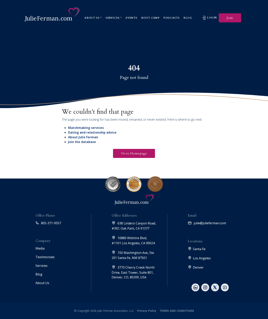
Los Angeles (202, 258)
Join (230, 18)
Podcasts (171, 17)
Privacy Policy (146, 311)
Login (211, 17)
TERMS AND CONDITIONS (176, 311)
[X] (215, 287)
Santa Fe (199, 249)
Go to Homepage (134, 153)
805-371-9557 (50, 223)
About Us (91, 17)
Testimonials (45, 257)
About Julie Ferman (83, 137)
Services (112, 17)
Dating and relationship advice (92, 132)
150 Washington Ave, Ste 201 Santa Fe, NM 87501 (133, 255)
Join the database (82, 142)
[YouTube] (225, 287)
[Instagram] (205, 287)
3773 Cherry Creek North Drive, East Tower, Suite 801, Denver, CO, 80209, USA (133, 272)
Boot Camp (150, 17)
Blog (187, 17)
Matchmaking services (86, 128)
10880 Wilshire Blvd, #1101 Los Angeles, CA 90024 (133, 240)
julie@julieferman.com (209, 223)
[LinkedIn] (195, 287)
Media (40, 248)
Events (131, 17)
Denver (198, 267)
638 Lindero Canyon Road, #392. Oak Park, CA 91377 (134, 226)
